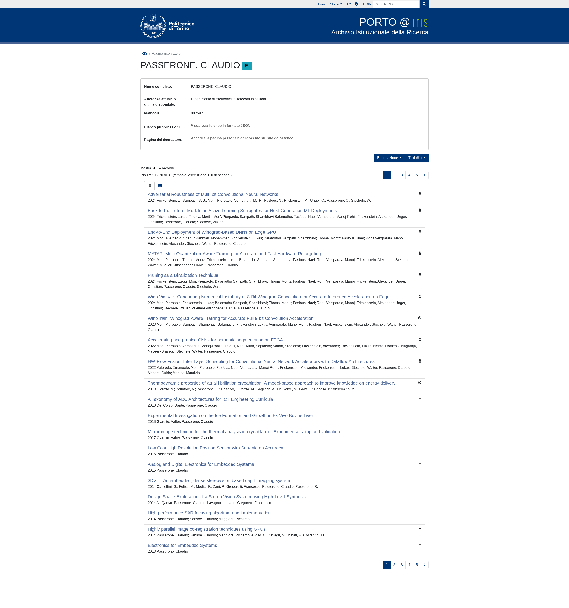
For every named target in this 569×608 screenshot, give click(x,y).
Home (322, 4)
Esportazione (388, 158)
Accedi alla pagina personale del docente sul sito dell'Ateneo (242, 138)
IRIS (143, 53)
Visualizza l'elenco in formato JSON (220, 126)
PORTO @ (380, 26)
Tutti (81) (415, 158)
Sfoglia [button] (335, 4)
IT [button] (347, 4)
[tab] (149, 185)
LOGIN (366, 4)
